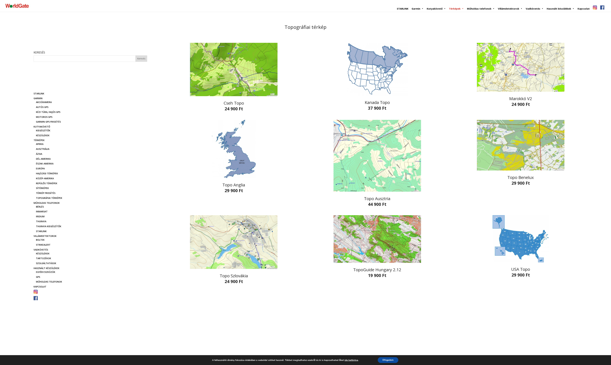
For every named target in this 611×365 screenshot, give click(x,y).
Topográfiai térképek (49, 197)
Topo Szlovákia (234, 276)
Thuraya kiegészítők (48, 226)
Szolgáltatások (46, 263)
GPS (38, 276)
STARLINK (402, 8)
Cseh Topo (234, 103)
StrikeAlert (43, 244)
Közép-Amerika (45, 178)
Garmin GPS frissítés (48, 121)
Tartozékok (43, 258)
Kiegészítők (43, 130)
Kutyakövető (434, 8)
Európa (40, 168)
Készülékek (42, 135)
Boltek (40, 239)
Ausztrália (42, 148)
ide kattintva (351, 360)
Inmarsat (42, 211)
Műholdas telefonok (479, 8)
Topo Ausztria (377, 198)
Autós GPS (42, 107)
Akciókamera (44, 102)
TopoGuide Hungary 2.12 (377, 270)
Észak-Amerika (44, 163)
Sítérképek (42, 188)
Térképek (454, 8)
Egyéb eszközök (45, 271)
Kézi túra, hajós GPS (48, 111)
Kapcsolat (584, 8)
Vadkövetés (533, 8)
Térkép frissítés (45, 193)
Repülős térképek (46, 183)
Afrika (39, 143)
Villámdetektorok (508, 8)
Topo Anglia (233, 185)
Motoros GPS (44, 116)
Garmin (416, 8)
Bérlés (40, 206)
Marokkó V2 (520, 98)
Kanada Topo (377, 102)
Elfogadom (388, 359)
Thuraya (41, 221)
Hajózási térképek (47, 173)
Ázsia (39, 153)
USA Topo (520, 269)
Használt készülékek (559, 8)
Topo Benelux (520, 177)
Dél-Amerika (43, 158)
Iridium (40, 216)
